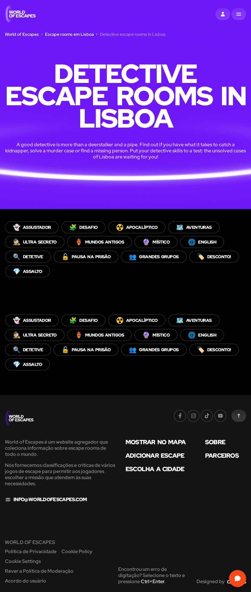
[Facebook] (180, 416)
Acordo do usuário (25, 581)
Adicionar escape (155, 455)
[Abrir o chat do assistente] (237, 578)
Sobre (215, 442)
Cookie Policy (77, 551)
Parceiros (222, 455)
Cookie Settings (23, 561)
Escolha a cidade (155, 469)
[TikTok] (207, 416)
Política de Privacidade (31, 551)
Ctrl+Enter (152, 581)
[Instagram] (193, 416)
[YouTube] (220, 416)
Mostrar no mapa (155, 442)
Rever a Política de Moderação (39, 571)
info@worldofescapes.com (50, 500)
